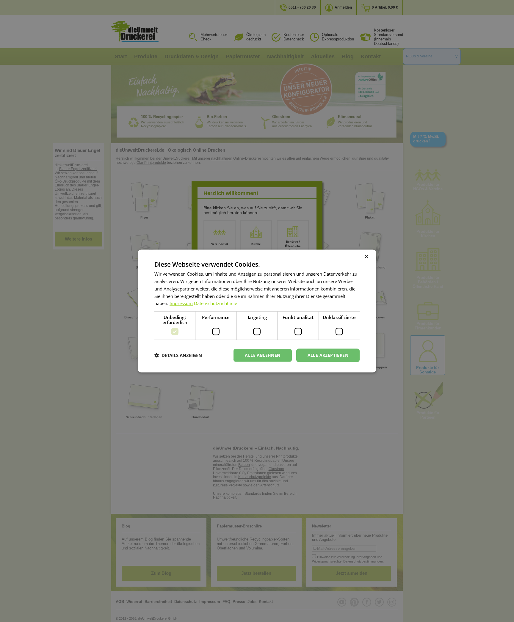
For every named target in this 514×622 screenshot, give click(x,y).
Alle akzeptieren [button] (328, 355)
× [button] (366, 257)
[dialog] (257, 311)
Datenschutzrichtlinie (215, 303)
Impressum (181, 303)
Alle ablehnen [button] (262, 355)
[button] (178, 355)
